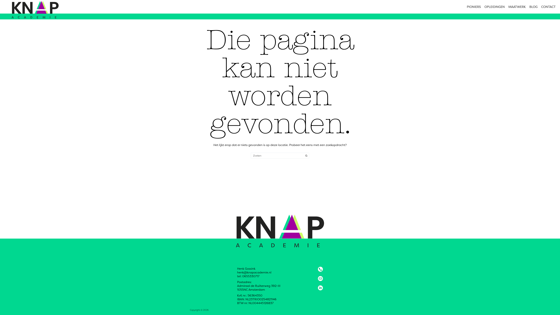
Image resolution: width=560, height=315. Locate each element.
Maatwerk (517, 7)
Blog (533, 7)
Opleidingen (494, 7)
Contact (548, 7)
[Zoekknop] (306, 155)
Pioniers (474, 7)
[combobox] (277, 156)
